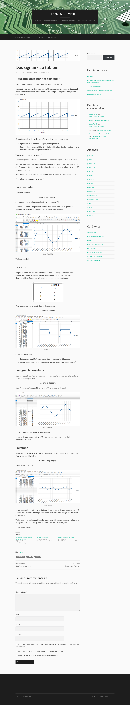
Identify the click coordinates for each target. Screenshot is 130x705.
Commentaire (21, 592)
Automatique (91, 232)
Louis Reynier (65, 14)
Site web (19, 634)
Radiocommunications (96, 116)
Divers (21, 552)
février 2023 (91, 187)
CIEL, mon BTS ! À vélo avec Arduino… (99, 90)
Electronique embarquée (95, 244)
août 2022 (90, 207)
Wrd (90, 120)
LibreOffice (20, 556)
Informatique (91, 248)
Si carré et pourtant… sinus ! (66, 537)
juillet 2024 (91, 164)
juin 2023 (90, 171)
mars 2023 (90, 183)
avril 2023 (90, 179)
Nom (18, 614)
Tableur (38, 556)
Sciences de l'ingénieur (94, 256)
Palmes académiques (72, 565)
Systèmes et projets (93, 260)
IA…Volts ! (90, 76)
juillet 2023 (91, 167)
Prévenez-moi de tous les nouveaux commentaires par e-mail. (40, 651)
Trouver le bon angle (93, 86)
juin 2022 (90, 215)
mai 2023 (90, 175)
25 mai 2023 (20, 72)
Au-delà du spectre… (43, 537)
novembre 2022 (92, 199)
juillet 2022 (91, 211)
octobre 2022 (91, 203)
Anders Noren (104, 697)
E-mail (18, 624)
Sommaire (52, 37)
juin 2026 (90, 156)
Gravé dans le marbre (23, 565)
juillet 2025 (91, 160)
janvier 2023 (91, 191)
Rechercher (91, 54)
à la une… (19, 37)
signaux (30, 556)
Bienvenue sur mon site (35, 37)
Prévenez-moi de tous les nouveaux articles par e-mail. (38, 656)
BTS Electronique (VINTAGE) (96, 236)
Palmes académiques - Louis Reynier (101, 134)
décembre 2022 (92, 195)
